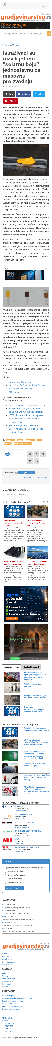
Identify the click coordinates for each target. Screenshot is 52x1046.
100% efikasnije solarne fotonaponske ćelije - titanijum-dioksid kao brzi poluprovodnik (26, 418)
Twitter (40, 94)
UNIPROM (19, 806)
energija (7, 443)
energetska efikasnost (22, 443)
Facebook (25, 94)
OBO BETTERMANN (23, 815)
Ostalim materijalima (16, 879)
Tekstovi (16, 45)
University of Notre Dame (21, 382)
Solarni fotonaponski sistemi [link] (15, 495)
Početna (5, 45)
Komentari (9, 900)
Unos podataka (8, 962)
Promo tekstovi (8, 979)
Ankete (5, 987)
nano (40, 440)
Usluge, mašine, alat (10, 1009)
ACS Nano (14, 392)
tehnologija (29, 440)
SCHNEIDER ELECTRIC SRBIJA (28, 831)
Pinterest (11, 101)
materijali (10, 440)
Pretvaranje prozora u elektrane (23, 425)
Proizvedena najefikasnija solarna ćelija (27, 405)
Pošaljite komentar (27, 473)
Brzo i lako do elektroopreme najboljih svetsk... (13, 523)
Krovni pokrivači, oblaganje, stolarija (17, 998)
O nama (5, 954)
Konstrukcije (7, 996)
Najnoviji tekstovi (11, 667)
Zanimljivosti (7, 982)
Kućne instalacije (9, 1004)
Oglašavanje (7, 959)
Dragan (5, 917)
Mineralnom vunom (15, 871)
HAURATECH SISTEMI (24, 823)
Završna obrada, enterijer (12, 1001)
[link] (26, 17)
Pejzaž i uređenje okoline (12, 1006)
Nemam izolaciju (14, 882)
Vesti (4, 973)
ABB (17, 839)
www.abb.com (21, 843)
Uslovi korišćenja (9, 965)
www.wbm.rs (20, 852)
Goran (4, 905)
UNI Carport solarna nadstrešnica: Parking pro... (36, 523)
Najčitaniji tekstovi (31, 667)
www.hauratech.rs (22, 827)
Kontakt (5, 957)
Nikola (4, 911)
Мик (4, 928)
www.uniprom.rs (21, 811)
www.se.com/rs (21, 835)
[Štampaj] (7, 453)
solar (20, 440)
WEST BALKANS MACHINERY (27, 847)
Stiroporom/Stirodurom (16, 875)
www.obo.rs (20, 819)
